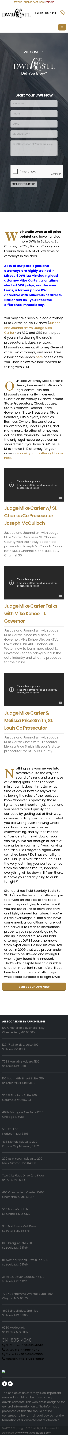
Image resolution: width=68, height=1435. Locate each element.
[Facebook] (4, 1383)
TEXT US (18, 2)
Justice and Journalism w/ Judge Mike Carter (32, 328)
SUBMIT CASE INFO (34, 2)
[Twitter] (10, 1383)
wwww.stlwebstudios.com (34, 1432)
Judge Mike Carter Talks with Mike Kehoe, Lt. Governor (30, 613)
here (39, 357)
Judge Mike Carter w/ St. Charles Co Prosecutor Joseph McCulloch (30, 515)
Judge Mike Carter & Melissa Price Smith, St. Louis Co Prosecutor (28, 720)
